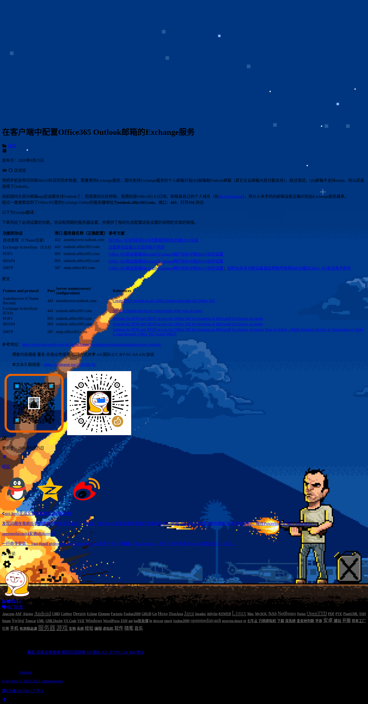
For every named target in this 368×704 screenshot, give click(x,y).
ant (130, 621)
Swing (18, 620)
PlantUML (350, 614)
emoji (168, 621)
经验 (12, 146)
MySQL (261, 613)
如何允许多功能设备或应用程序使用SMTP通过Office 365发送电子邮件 (289, 268)
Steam (6, 621)
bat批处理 (141, 621)
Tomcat (30, 621)
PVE (338, 614)
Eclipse (92, 614)
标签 (21, 41)
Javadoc (200, 614)
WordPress (111, 620)
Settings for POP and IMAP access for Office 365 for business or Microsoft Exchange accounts (188, 318)
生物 (72, 628)
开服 (346, 620)
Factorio (117, 614)
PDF (331, 614)
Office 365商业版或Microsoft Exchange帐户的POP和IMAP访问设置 (166, 254)
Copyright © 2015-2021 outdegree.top (32, 681)
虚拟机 (108, 628)
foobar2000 (181, 621)
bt (150, 621)
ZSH (124, 621)
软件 (118, 628)
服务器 (46, 628)
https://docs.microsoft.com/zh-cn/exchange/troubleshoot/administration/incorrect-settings (91, 344)
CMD (56, 614)
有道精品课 (28, 628)
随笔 (128, 628)
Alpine (28, 613)
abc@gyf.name (231, 196)
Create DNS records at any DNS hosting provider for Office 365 (164, 301)
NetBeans (287, 613)
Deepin (79, 613)
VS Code (70, 621)
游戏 (62, 628)
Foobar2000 (132, 614)
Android (42, 613)
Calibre (66, 613)
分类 (21, 35)
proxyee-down (232, 621)
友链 (21, 53)
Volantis (25, 672)
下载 (280, 621)
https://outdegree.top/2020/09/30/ (70, 364)
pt (244, 621)
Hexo (163, 613)
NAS (272, 613)
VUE (81, 621)
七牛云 (252, 621)
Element (104, 614)
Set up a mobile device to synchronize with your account (157, 311)
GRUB (146, 614)
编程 (98, 628)
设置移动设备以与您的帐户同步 (137, 247)
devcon (158, 621)
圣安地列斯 (305, 621)
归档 (21, 47)
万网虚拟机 (267, 621)
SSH (362, 614)
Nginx (301, 614)
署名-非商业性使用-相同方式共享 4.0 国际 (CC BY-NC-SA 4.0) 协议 (85, 652)
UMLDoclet (54, 621)
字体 (318, 621)
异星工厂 (359, 621)
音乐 (138, 628)
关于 (21, 59)
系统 (80, 628)
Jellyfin (212, 614)
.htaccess (8, 614)
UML (41, 621)
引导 (5, 628)
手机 (14, 628)
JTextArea (176, 614)
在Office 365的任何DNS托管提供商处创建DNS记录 (153, 240)
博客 (21, 29)
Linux (239, 613)
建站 (337, 620)
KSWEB (225, 614)
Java (189, 613)
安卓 (328, 620)
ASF (18, 614)
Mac (250, 613)
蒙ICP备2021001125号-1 (23, 691)
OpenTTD (317, 613)
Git (154, 613)
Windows (94, 620)
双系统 (290, 621)
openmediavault (206, 620)
